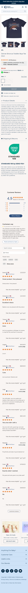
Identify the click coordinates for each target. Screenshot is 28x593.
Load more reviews (14, 511)
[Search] (25, 11)
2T (3, 81)
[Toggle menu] (2, 7)
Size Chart (24, 76)
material (11, 259)
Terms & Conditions (15, 579)
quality (5, 259)
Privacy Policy (5, 579)
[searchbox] (13, 248)
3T (7, 81)
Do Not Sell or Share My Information (11, 583)
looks (16, 259)
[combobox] (14, 11)
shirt (4, 264)
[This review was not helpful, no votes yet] (23, 290)
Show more (10, 264)
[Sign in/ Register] (23, 7)
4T (11, 81)
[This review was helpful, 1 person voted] (20, 481)
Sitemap (23, 579)
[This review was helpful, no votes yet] (20, 290)
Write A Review (16, 216)
